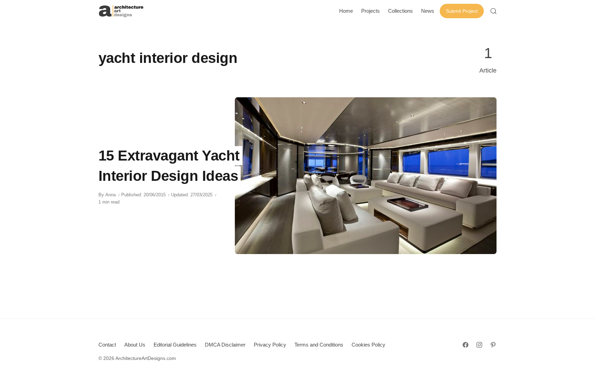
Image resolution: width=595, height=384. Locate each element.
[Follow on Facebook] (465, 345)
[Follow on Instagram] (479, 345)
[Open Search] (493, 11)
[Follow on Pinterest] (493, 345)
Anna (110, 194)
